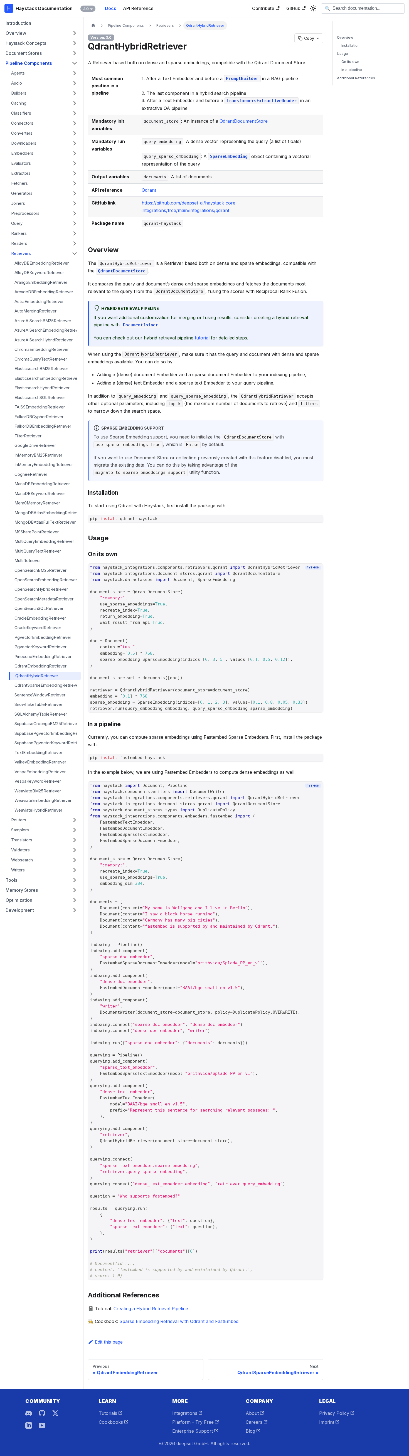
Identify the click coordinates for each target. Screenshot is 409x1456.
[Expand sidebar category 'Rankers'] (74, 233)
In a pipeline (351, 70)
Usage (342, 53)
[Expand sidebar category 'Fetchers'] (74, 183)
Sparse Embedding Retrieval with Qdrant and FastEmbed (178, 1321)
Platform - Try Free (193, 1422)
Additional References (356, 78)
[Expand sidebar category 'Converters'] (74, 133)
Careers (254, 1422)
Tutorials (108, 1413)
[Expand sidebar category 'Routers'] (74, 820)
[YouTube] (42, 1425)
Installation (350, 45)
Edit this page (109, 1342)
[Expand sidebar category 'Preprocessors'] (74, 213)
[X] (55, 1413)
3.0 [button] (86, 8)
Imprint (326, 1422)
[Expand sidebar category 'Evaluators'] (74, 163)
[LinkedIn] (28, 1425)
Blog (250, 1431)
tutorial (202, 338)
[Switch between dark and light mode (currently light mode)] (313, 8)
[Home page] (93, 25)
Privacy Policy (334, 1413)
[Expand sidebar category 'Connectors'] (74, 123)
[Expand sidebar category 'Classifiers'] (74, 113)
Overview (345, 37)
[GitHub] (42, 1413)
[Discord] (28, 1413)
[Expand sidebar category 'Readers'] (74, 243)
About (252, 1413)
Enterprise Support (192, 1431)
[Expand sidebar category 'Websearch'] (74, 860)
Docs (110, 8)
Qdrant (149, 190)
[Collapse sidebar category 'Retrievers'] (74, 253)
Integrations (184, 1413)
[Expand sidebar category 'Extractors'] (74, 173)
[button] (41, 33)
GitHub (293, 8)
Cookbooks (111, 1422)
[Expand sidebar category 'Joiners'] (74, 203)
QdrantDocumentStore (244, 121)
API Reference (138, 8)
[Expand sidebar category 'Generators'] (74, 193)
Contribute (263, 8)
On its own (350, 62)
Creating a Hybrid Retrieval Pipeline (151, 1308)
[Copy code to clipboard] (316, 577)
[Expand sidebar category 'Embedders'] (74, 153)
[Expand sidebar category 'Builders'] (74, 93)
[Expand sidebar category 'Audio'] (74, 83)
